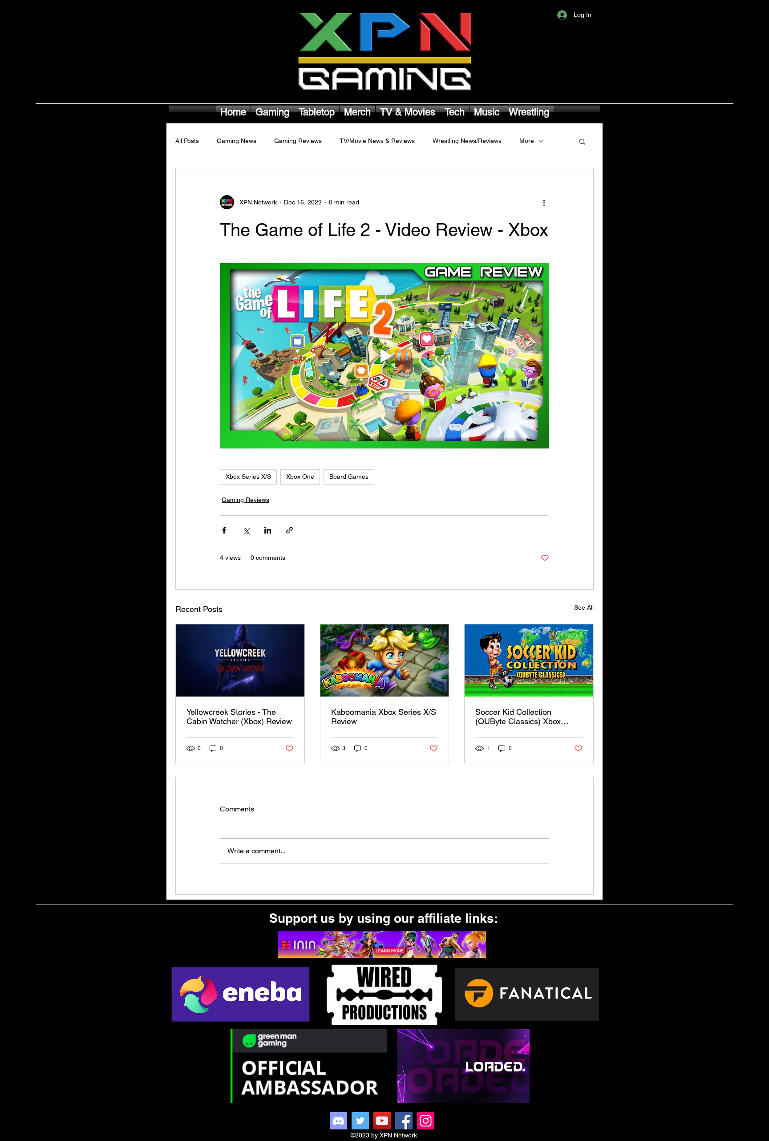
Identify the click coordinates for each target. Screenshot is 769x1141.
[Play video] (384, 355)
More (526, 140)
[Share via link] (289, 530)
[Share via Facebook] (224, 530)
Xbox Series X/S (248, 476)
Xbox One (300, 476)
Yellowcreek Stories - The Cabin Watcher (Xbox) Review (239, 716)
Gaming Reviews (298, 140)
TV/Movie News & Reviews (377, 140)
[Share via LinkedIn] (267, 530)
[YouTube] (382, 1120)
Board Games (348, 476)
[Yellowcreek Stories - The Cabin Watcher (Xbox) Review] (240, 660)
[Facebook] (404, 1120)
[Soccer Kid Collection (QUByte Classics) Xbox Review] (529, 660)
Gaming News (236, 140)
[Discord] (338, 1120)
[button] (582, 141)
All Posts (187, 140)
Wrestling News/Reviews (467, 140)
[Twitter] (360, 1120)
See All (584, 607)
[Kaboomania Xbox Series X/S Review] (384, 660)
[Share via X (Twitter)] (246, 530)
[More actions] (543, 202)
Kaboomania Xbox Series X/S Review (383, 716)
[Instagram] (425, 1120)
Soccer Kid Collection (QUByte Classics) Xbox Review (518, 716)
